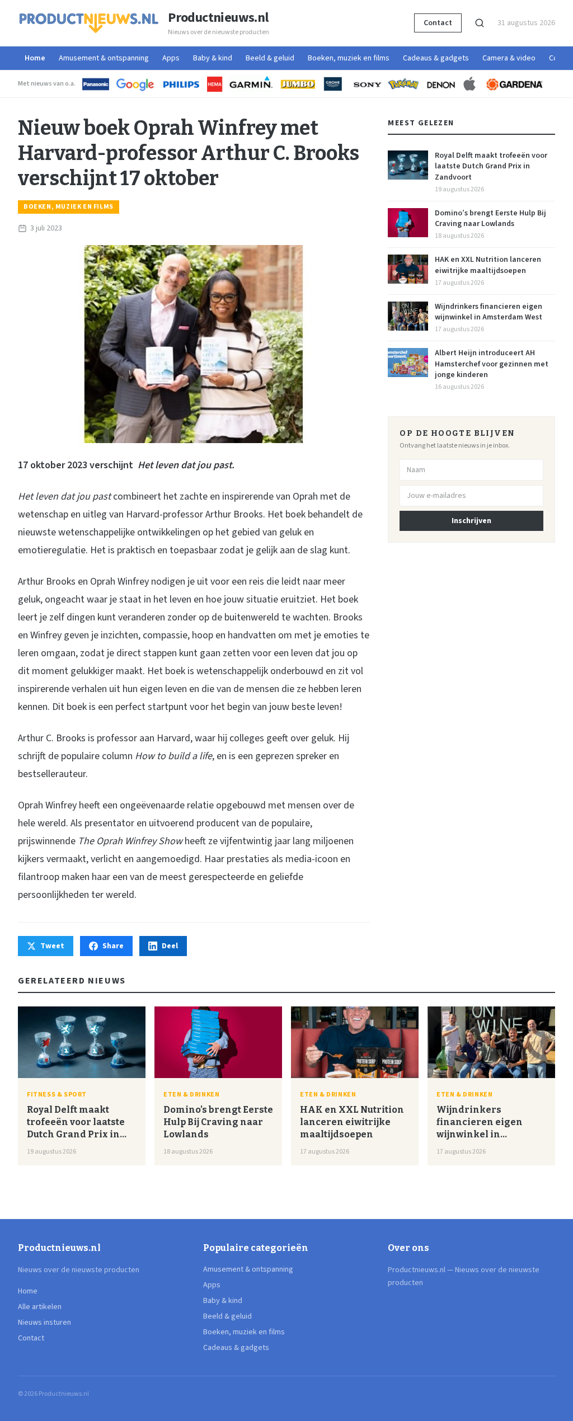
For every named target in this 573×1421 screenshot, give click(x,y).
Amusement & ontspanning (104, 58)
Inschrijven (471, 520)
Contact (438, 23)
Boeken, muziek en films (348, 58)
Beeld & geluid (270, 58)
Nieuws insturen (44, 1322)
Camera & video (509, 58)
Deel (170, 946)
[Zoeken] (480, 23)
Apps (171, 58)
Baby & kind (212, 58)
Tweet (52, 946)
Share (113, 946)
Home (35, 58)
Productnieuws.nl (218, 18)
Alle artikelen (40, 1306)
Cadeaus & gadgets (436, 58)
